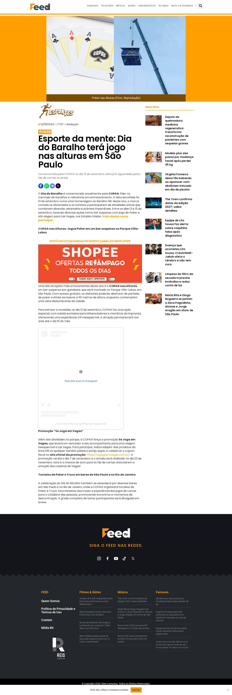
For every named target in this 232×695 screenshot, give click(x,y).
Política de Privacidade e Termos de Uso (58, 610)
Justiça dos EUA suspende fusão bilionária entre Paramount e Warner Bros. (96, 601)
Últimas (164, 5)
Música (120, 5)
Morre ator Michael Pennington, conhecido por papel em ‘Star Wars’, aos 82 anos (95, 625)
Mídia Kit (47, 628)
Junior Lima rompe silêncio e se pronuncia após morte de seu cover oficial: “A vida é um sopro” (172, 644)
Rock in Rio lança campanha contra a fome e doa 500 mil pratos (132, 638)
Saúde (132, 5)
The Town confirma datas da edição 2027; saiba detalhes (178, 205)
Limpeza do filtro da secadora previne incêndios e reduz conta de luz (179, 279)
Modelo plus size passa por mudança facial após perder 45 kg (179, 159)
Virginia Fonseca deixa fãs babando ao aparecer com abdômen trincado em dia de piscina (178, 181)
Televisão (107, 5)
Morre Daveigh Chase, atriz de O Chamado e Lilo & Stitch (95, 613)
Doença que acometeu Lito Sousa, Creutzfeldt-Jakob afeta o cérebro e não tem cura (179, 254)
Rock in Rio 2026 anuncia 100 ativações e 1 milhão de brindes (134, 627)
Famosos (92, 5)
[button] (200, 6)
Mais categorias (182, 5)
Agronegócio (147, 5)
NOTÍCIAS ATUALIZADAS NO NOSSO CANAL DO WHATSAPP (90, 241)
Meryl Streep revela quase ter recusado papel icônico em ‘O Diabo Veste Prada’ (94, 638)
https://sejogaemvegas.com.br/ (108, 455)
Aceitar (136, 689)
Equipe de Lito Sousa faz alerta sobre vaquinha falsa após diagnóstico (176, 228)
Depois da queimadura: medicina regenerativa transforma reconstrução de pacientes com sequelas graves (177, 130)
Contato (46, 620)
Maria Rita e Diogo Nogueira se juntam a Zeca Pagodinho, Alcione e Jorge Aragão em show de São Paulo (179, 304)
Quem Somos (50, 601)
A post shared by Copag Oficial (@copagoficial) (81, 423)
